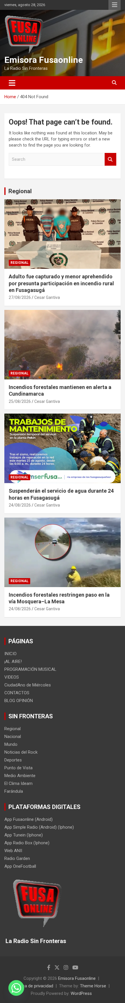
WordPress (81, 993)
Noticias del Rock (21, 752)
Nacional (12, 736)
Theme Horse (93, 986)
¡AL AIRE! (13, 661)
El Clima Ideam (18, 783)
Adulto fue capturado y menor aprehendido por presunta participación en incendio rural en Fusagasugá (61, 283)
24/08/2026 (20, 505)
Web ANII (13, 850)
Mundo (10, 744)
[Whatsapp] (16, 988)
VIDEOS (11, 677)
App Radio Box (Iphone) (26, 842)
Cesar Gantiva (47, 297)
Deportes (13, 760)
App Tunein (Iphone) (23, 835)
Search (110, 159)
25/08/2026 (20, 401)
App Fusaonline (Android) (28, 819)
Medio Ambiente (19, 775)
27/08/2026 (20, 297)
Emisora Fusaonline (43, 60)
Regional (20, 191)
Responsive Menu (114, 5)
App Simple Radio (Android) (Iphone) (39, 827)
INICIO (10, 653)
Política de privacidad (33, 986)
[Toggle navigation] (12, 82)
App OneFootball (20, 866)
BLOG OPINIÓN (18, 700)
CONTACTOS (16, 692)
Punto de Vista (18, 767)
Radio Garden (17, 858)
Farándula (13, 791)
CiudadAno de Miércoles (27, 685)
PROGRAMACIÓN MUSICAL (30, 669)
